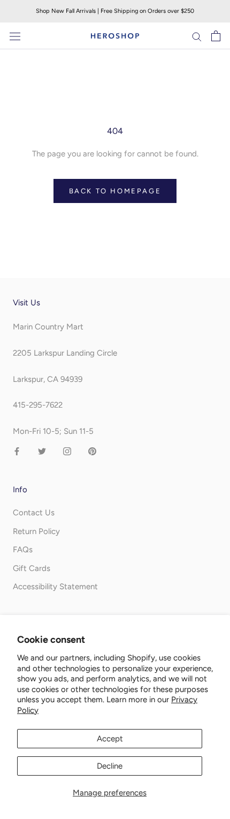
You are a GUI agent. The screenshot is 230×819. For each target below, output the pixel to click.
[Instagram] (67, 450)
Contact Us (34, 512)
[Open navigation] (15, 36)
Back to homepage (115, 191)
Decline (109, 766)
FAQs (23, 549)
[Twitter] (42, 450)
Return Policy (36, 531)
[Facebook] (17, 450)
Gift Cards (31, 568)
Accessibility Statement (55, 586)
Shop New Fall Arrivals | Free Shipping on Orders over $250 (115, 10)
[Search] (197, 36)
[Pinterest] (92, 450)
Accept (110, 738)
